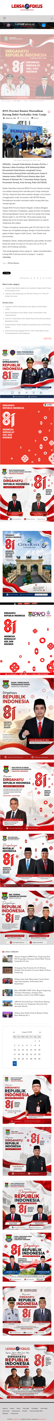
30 (39, 1059)
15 (35, 1050)
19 (23, 1054)
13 (27, 1050)
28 (31, 1059)
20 (27, 1054)
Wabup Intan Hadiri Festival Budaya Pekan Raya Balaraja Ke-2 (31, 1014)
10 (15, 1050)
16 (39, 1050)
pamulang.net (42, 1419)
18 (19, 1054)
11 (19, 1050)
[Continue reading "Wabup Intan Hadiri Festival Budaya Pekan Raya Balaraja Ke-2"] (8, 1015)
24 (15, 1059)
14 (31, 1050)
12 (23, 1050)
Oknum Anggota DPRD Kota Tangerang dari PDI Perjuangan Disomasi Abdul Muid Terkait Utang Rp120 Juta (32, 959)
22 (35, 1054)
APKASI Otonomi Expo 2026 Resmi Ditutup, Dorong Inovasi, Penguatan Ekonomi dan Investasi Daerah (32, 1004)
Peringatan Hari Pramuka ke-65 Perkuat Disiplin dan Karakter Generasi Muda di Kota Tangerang (32, 970)
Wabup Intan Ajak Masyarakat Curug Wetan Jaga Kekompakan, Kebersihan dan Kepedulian (31, 981)
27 (27, 1059)
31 (15, 1063)
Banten (36, 118)
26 (23, 1059)
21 (31, 1054)
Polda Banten (14, 263)
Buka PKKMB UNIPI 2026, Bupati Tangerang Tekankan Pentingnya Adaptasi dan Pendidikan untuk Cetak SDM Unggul (32, 992)
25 (19, 1059)
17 (15, 1054)
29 (35, 1059)
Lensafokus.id (16, 1419)
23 (39, 1054)
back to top (47, 338)
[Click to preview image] (27, 140)
